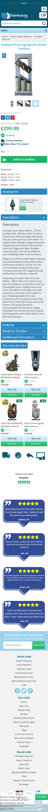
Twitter (23, 690)
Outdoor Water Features (20, 36)
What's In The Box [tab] (14, 331)
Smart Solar (24, 768)
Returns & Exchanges (24, 722)
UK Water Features (24, 756)
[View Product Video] (35, 103)
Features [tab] (8, 325)
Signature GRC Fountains (24, 772)
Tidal (24, 776)
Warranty (24, 726)
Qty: (3, 151)
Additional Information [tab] (18, 337)
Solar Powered (24, 664)
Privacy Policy (24, 742)
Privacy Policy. (7, 809)
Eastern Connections (24, 780)
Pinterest (30, 690)
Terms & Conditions (24, 738)
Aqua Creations (24, 760)
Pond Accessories (24, 672)
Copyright (24, 746)
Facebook (17, 690)
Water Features (24, 660)
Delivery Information (24, 718)
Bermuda (24, 764)
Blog (24, 730)
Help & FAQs (24, 710)
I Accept (41, 797)
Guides (24, 714)
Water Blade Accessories (24, 681)
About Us (24, 706)
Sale (24, 684)
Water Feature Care (24, 677)
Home (4, 36)
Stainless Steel (24, 668)
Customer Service (24, 734)
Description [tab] (10, 217)
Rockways (24, 784)
